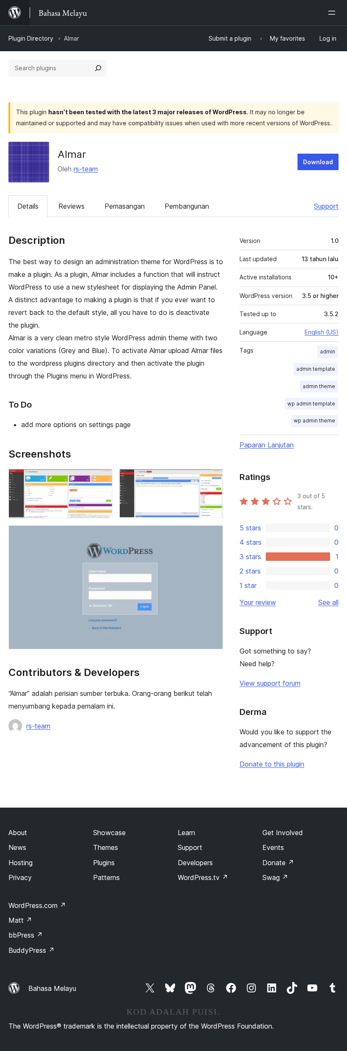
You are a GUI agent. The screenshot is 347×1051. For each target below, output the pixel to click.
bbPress (25, 935)
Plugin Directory (30, 38)
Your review (258, 602)
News (17, 847)
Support (326, 206)
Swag (275, 877)
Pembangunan (187, 206)
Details (28, 206)
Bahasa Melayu (52, 988)
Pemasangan (125, 206)
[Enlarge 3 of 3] (211, 536)
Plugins (104, 862)
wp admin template (311, 403)
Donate (278, 862)
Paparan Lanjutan (267, 445)
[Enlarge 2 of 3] (211, 480)
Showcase (109, 832)
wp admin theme (314, 420)
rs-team (86, 169)
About (17, 832)
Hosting (20, 862)
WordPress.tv (203, 877)
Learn (186, 832)
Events (273, 847)
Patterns (106, 877)
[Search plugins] (98, 68)
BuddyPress (31, 950)
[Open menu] (333, 12)
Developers (195, 862)
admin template (315, 369)
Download (318, 162)
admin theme (319, 386)
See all (328, 602)
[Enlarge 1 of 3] (101, 480)
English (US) (322, 332)
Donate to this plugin (272, 764)
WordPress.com (37, 905)
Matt (20, 920)
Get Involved (282, 832)
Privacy (20, 877)
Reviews (71, 206)
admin (327, 351)
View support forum (270, 683)
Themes (105, 847)
